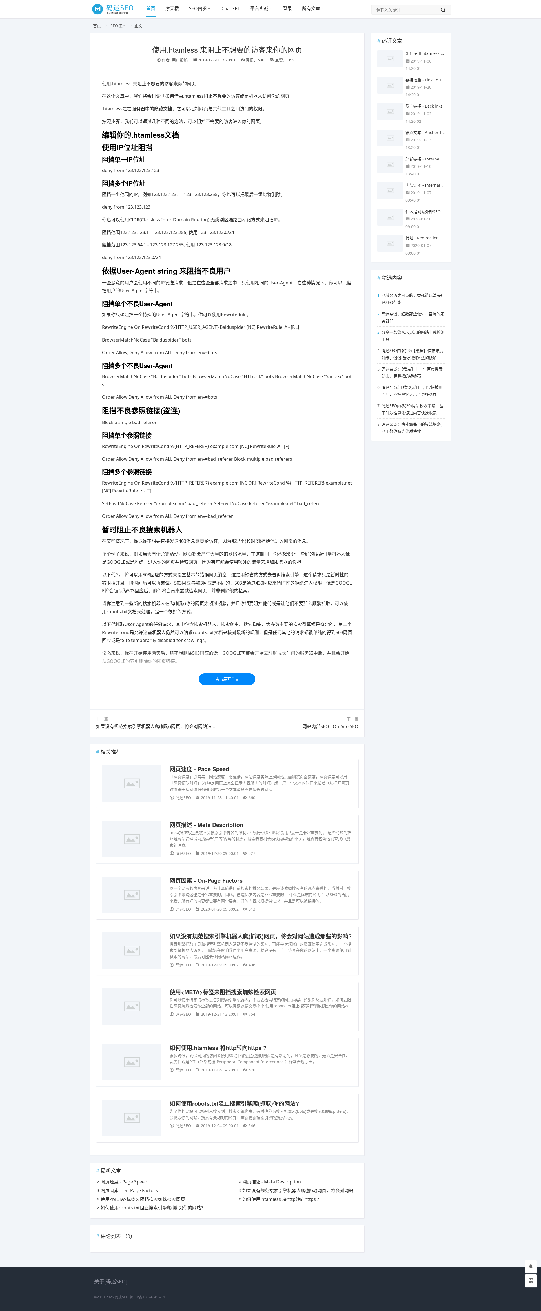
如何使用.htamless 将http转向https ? (218, 1048)
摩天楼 (172, 8)
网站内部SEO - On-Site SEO (330, 726)
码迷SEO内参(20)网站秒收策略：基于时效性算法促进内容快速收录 (412, 409)
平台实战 (259, 8)
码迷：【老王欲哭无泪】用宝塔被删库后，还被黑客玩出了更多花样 (412, 391)
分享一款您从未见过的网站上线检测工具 (413, 335)
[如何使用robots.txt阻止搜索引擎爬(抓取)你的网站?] (131, 1119)
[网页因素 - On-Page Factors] (131, 896)
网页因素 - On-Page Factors (206, 880)
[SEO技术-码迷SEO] (115, 14)
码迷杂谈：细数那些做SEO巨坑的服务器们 (413, 317)
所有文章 (311, 8)
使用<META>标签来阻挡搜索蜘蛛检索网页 (223, 992)
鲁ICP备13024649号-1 (147, 1297)
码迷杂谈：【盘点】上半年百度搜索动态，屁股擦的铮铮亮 (412, 372)
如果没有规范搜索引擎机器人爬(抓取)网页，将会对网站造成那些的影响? (168, 726)
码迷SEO (122, 1297)
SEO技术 (118, 25)
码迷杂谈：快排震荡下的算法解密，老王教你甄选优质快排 (413, 428)
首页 (150, 8)
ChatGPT (230, 8)
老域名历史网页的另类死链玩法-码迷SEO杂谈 (412, 299)
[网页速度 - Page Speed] (131, 784)
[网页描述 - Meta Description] (131, 840)
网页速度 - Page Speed (199, 769)
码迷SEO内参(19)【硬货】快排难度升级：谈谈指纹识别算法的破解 (412, 354)
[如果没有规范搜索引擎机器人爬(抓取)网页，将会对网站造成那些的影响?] (131, 951)
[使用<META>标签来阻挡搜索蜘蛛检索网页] (131, 1007)
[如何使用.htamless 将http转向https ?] (131, 1063)
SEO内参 (198, 8)
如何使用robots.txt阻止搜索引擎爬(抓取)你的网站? (234, 1103)
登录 (287, 8)
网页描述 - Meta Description (206, 825)
